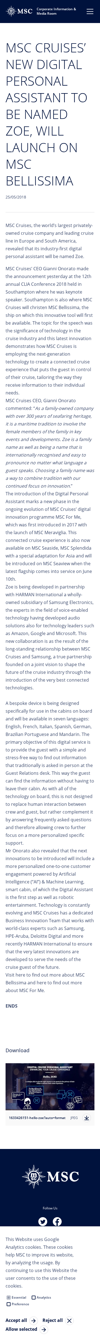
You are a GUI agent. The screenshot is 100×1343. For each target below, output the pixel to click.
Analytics (44, 1297)
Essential (19, 1297)
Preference (20, 1304)
